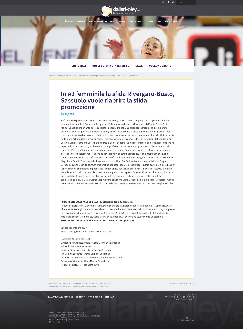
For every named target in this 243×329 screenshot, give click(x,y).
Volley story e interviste (103, 21)
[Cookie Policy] (66, 322)
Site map (109, 297)
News (139, 65)
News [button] (122, 21)
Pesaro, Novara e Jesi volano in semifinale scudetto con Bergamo (83, 286)
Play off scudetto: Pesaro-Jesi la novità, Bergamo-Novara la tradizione (85, 283)
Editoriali (81, 21)
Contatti (81, 297)
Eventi (167, 21)
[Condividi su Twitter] (184, 297)
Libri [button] (175, 21)
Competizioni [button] (154, 21)
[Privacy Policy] (54, 322)
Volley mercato (135, 21)
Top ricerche (95, 297)
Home (70, 21)
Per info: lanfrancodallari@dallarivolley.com (64, 320)
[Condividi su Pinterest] (190, 297)
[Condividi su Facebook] (177, 297)
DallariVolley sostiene (60, 297)
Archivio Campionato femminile (61, 75)
